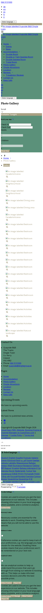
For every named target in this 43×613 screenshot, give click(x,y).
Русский (14, 476)
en (4, 9)
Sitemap (4, 435)
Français (27, 458)
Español (19, 458)
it (4, 17)
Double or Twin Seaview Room (19, 57)
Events (9, 46)
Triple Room (11, 62)
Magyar (7, 468)
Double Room (12, 54)
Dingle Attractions (11, 67)
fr (4, 14)
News (8, 49)
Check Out (5, 127)
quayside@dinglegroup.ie (20, 365)
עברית (38, 468)
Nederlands (20, 471)
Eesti (18, 460)
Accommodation (10, 51)
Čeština (36, 465)
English (12, 458)
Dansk (4, 460)
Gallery (6, 165)
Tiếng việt (5, 476)
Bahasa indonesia (28, 468)
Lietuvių (4, 463)
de (4, 6)
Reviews (7, 72)
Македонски (22, 463)
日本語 (15, 473)
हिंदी (2, 468)
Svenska (29, 476)
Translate (21, 487)
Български (18, 465)
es (4, 12)
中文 (31, 479)
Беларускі (27, 465)
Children (4, 140)
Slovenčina (23, 479)
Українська (6, 473)
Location (7, 70)
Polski (37, 473)
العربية (23, 460)
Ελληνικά (11, 460)
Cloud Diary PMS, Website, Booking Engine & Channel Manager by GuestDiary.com (21, 431)
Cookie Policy (16, 435)
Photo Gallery (9, 64)
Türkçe (29, 471)
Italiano (34, 458)
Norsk (11, 471)
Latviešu (12, 463)
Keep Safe (7, 80)
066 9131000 (6, 2)
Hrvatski (15, 468)
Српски (37, 476)
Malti (10, 465)
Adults (4, 130)
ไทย (34, 471)
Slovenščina (13, 479)
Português (29, 473)
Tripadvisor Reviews (15, 75)
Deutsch (4, 458)
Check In (5, 124)
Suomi (29, 460)
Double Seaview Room (16, 59)
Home (6, 44)
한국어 (21, 473)
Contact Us (8, 77)
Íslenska (4, 471)
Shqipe (4, 479)
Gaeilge (36, 460)
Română (22, 476)
